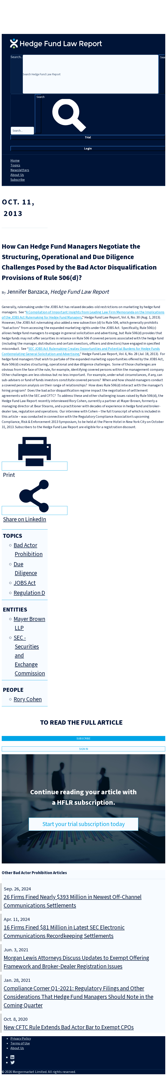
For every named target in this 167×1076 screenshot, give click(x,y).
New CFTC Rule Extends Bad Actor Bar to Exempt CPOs (69, 1027)
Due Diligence (25, 568)
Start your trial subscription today (83, 824)
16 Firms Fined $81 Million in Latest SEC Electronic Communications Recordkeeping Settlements (64, 931)
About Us (17, 175)
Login (88, 148)
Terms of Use (20, 1043)
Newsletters (19, 170)
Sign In (83, 749)
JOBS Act (25, 583)
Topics (15, 165)
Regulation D (29, 593)
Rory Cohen (28, 699)
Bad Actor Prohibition (28, 549)
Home (15, 160)
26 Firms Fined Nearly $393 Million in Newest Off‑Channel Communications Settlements (73, 901)
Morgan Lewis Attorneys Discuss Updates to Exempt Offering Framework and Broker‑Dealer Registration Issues (76, 962)
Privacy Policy (20, 1038)
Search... (17, 57)
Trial (88, 137)
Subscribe (17, 179)
